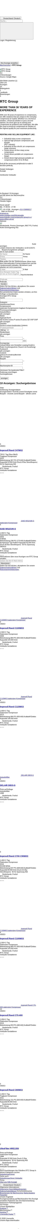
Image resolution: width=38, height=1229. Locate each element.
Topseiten (3, 1195)
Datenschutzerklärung (8, 1191)
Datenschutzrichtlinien (8, 288)
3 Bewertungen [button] (5, 75)
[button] (19, 51)
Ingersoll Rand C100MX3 (12, 628)
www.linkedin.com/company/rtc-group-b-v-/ (16, 217)
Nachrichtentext (27, 275)
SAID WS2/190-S (8, 529)
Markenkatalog (29, 1193)
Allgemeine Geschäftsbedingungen (13, 1189)
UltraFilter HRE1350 (9, 1148)
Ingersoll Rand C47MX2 (11, 450)
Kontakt (14, 1182)
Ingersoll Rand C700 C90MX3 (14, 856)
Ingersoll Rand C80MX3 (11, 1090)
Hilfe (9, 1182)
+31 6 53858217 (25, 209)
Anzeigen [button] (15, 209)
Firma (25, 257)
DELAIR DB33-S (7, 785)
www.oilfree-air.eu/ (7, 219)
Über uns (3, 1182)
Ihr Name (26, 254)
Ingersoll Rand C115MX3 (12, 706)
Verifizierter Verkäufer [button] (8, 175)
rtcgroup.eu (4, 213)
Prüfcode (3, 282)
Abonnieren (5, 563)
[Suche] (16, 30)
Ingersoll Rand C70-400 (11, 1015)
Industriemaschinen (7, 1174)
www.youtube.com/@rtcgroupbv (12, 215)
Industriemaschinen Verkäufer (11, 1178)
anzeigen (4, 378)
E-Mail (25, 269)
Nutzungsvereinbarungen (9, 290)
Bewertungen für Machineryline (11, 1193)
